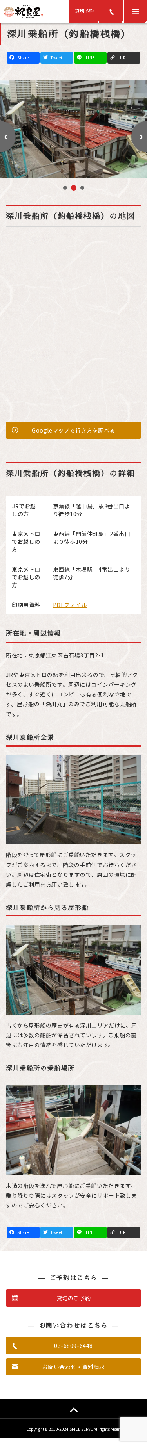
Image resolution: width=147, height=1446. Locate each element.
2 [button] (72, 188)
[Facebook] (23, 58)
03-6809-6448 (73, 1346)
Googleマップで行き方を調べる (73, 430)
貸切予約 (84, 10)
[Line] (90, 58)
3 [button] (81, 188)
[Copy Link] (123, 58)
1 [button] (65, 188)
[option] (73, 129)
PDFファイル (70, 605)
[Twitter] (56, 58)
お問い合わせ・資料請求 (73, 1367)
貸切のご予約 (73, 1298)
